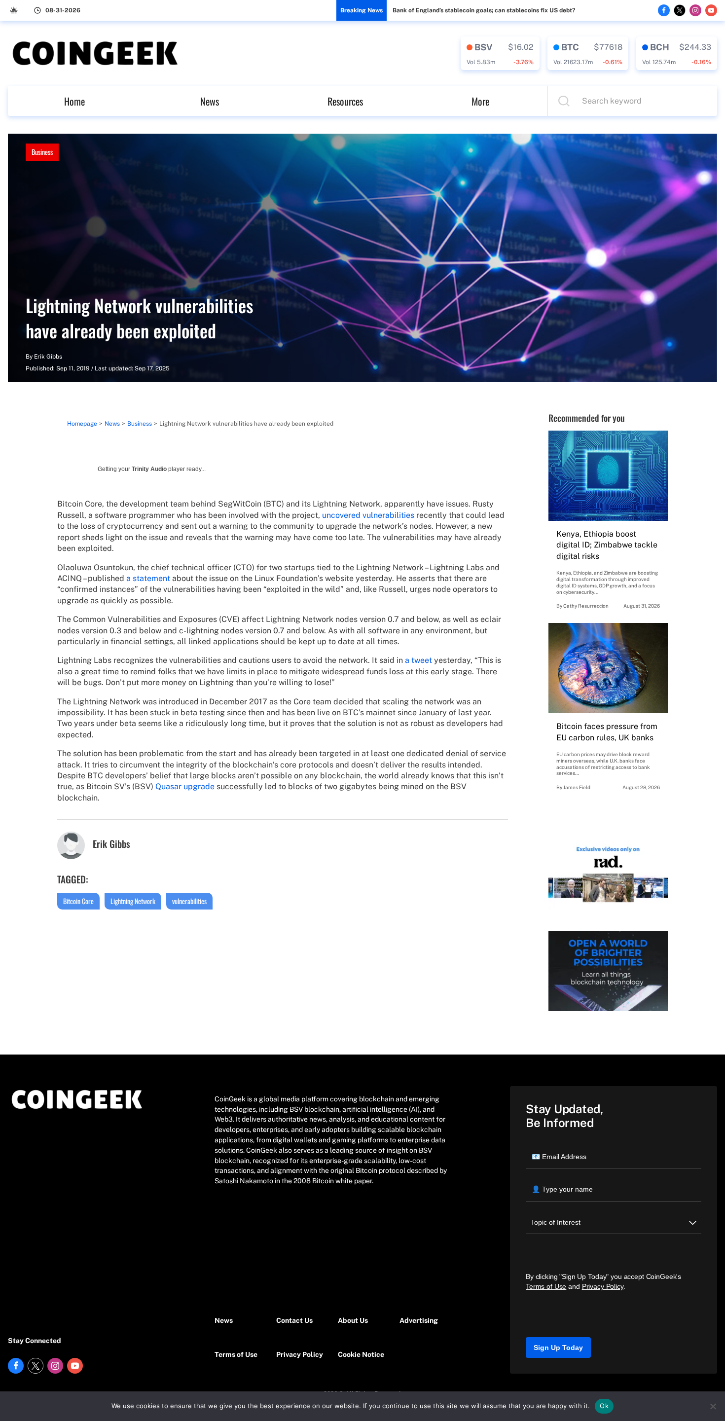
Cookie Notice (361, 1354)
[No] (713, 1406)
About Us (353, 1320)
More (480, 101)
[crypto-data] (500, 53)
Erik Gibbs (48, 356)
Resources (345, 101)
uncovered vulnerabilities (368, 515)
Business (42, 151)
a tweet (418, 660)
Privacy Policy (299, 1354)
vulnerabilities (189, 901)
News (209, 101)
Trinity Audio (149, 469)
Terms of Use (236, 1354)
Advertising (418, 1320)
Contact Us (294, 1320)
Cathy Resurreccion (586, 606)
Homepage (82, 423)
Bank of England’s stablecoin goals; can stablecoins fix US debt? (484, 10)
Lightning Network (132, 901)
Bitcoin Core (78, 901)
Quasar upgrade (185, 786)
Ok (604, 1406)
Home (74, 101)
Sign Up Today (558, 1347)
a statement (148, 578)
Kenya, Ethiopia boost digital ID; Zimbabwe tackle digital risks (606, 545)
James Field (576, 787)
